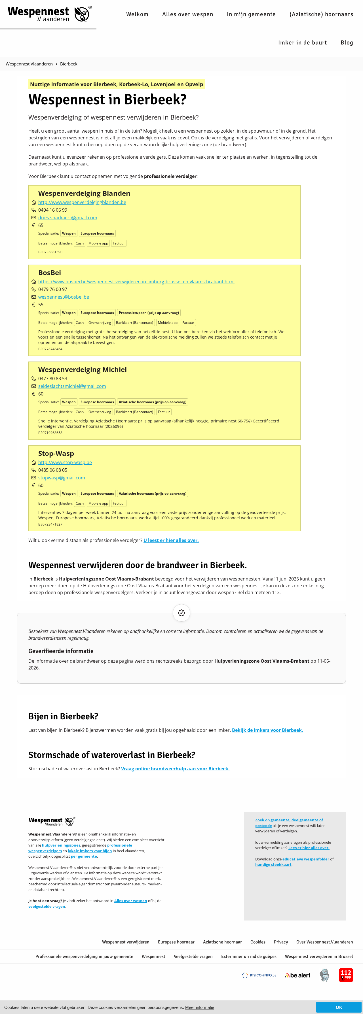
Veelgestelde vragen (193, 956)
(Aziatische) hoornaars (321, 14)
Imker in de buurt (302, 42)
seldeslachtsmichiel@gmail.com (72, 386)
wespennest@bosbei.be (63, 297)
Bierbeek (68, 64)
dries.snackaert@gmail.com (67, 217)
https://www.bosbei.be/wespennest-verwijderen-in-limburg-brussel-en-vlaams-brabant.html (136, 282)
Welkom (137, 14)
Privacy (281, 942)
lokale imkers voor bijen (90, 850)
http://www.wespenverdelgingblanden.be (82, 202)
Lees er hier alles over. (309, 847)
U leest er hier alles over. (171, 540)
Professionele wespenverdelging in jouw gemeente (84, 956)
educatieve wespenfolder (305, 859)
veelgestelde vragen (46, 906)
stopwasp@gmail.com (61, 478)
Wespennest (153, 956)
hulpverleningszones (61, 845)
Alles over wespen (187, 14)
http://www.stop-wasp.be (65, 462)
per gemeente (84, 856)
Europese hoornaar (176, 942)
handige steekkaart (273, 864)
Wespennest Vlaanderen (29, 64)
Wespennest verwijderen (125, 942)
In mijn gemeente (251, 14)
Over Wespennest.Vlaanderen (324, 942)
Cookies (257, 942)
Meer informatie (199, 1007)
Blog (347, 42)
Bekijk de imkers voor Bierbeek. (267, 730)
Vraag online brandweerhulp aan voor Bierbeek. (175, 769)
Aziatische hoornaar (222, 942)
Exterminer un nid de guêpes (249, 956)
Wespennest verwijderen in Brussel (319, 956)
